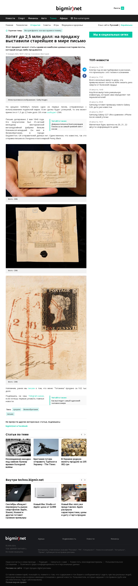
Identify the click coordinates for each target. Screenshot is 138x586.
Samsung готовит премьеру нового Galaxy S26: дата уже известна (109, 105)
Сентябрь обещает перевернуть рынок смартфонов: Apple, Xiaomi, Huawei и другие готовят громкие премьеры (16, 511)
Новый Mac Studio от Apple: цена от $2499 (45, 505)
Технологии (21, 25)
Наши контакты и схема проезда (21, 562)
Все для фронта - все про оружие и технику (43, 30)
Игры (56, 25)
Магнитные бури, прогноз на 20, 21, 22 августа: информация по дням (108, 125)
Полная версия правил (16, 582)
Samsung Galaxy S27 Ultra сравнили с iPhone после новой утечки (110, 115)
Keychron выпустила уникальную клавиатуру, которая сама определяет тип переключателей (109, 94)
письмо (10, 414)
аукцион (16, 409)
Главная (9, 25)
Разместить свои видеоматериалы (86, 562)
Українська (126, 25)
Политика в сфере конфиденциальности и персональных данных (50, 564)
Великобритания (31, 409)
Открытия (35, 25)
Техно (53, 18)
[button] (81, 434)
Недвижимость (69, 539)
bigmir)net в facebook (17, 426)
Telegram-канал (36, 396)
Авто (44, 18)
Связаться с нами (59, 562)
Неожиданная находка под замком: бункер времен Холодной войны (18, 463)
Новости (10, 18)
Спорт (21, 18)
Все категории (81, 18)
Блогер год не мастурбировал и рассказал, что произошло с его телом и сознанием (110, 71)
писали (31, 388)
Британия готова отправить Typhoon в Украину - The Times (45, 461)
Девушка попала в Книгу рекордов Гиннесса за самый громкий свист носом (67, 126)
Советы (47, 25)
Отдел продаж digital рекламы (37, 568)
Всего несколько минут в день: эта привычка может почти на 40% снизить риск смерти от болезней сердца (110, 82)
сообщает (52, 112)
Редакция (43, 562)
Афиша (64, 18)
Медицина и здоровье (72, 25)
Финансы (33, 18)
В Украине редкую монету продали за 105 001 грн (73, 461)
